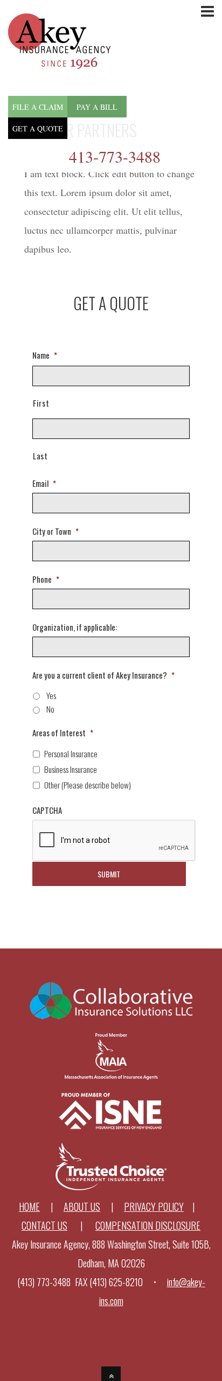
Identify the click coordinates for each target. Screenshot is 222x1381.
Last (40, 456)
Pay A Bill (97, 107)
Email (44, 483)
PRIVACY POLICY (154, 1206)
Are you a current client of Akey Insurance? (103, 675)
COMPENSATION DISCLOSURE (147, 1225)
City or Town (55, 531)
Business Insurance (70, 769)
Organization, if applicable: (74, 627)
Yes (51, 695)
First (41, 403)
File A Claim (37, 107)
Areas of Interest (62, 733)
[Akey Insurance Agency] (59, 59)
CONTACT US (44, 1225)
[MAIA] (111, 1077)
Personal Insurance (71, 753)
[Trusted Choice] (111, 1188)
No (50, 709)
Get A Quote (37, 128)
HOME (29, 1206)
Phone (45, 579)
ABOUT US (82, 1206)
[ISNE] (111, 1132)
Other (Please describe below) (87, 785)
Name (44, 355)
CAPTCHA (47, 810)
